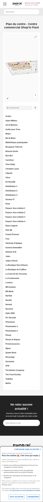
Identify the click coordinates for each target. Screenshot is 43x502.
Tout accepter (16, 497)
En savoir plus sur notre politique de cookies (25, 490)
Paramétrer (33, 497)
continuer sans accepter (26, 449)
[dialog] (21, 474)
